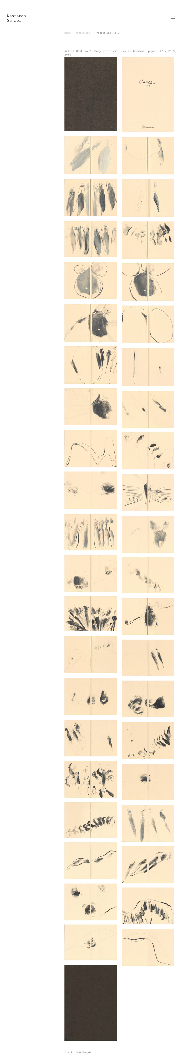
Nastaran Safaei (16, 18)
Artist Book (83, 32)
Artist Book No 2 (108, 32)
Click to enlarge (77, 1052)
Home (67, 32)
